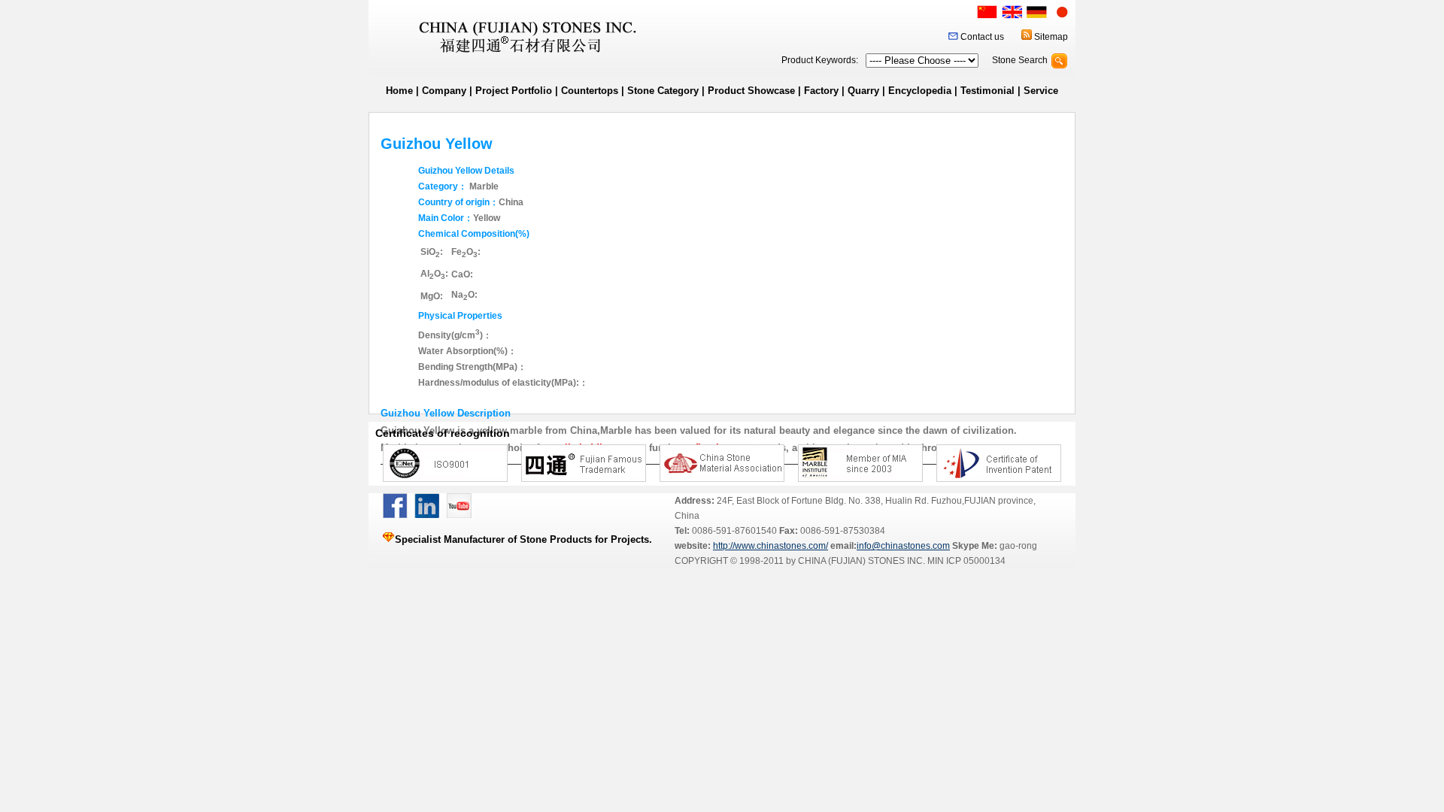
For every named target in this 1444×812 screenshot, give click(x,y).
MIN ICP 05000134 (965, 561)
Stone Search (1020, 60)
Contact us (982, 37)
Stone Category (663, 90)
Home (399, 90)
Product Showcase (751, 90)
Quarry (863, 90)
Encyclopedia (919, 90)
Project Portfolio (513, 90)
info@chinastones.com (903, 546)
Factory (821, 90)
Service (1041, 90)
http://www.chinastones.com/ (770, 546)
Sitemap (1051, 37)
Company (444, 90)
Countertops (589, 90)
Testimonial (987, 90)
